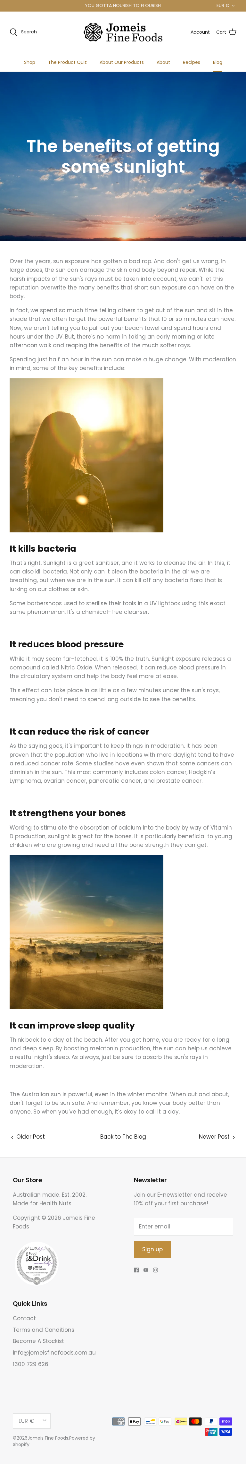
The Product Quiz (67, 62)
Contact (24, 1318)
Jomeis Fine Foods (48, 1438)
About (163, 62)
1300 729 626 (30, 1364)
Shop (29, 62)
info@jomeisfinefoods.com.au (54, 1352)
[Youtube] (146, 1270)
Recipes (191, 62)
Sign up (152, 1249)
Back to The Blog (123, 1137)
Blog (217, 62)
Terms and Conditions (43, 1330)
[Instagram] (155, 1270)
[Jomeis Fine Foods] (123, 32)
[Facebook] (136, 1270)
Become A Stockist (38, 1341)
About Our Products (122, 62)
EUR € (223, 5)
